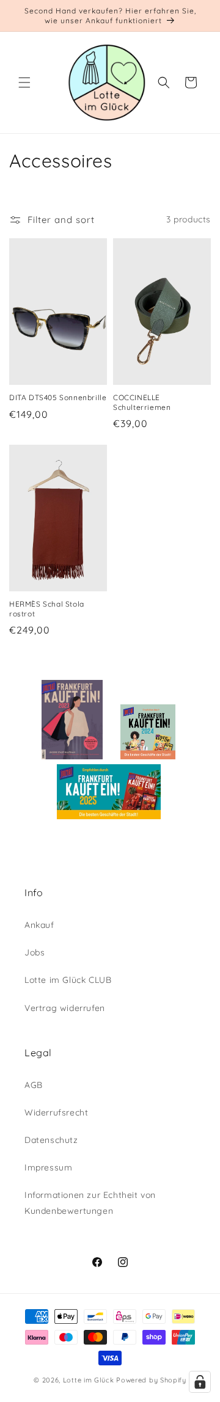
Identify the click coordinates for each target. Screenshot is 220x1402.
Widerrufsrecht (56, 1112)
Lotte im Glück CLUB (67, 979)
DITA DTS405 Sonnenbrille (57, 397)
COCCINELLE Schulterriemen (141, 402)
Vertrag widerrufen (64, 1007)
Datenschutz (51, 1139)
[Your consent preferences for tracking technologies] (199, 1381)
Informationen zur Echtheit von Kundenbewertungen (90, 1202)
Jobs (34, 952)
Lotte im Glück (88, 1380)
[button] (24, 82)
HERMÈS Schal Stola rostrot (46, 608)
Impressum (48, 1167)
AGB (33, 1084)
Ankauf (39, 924)
